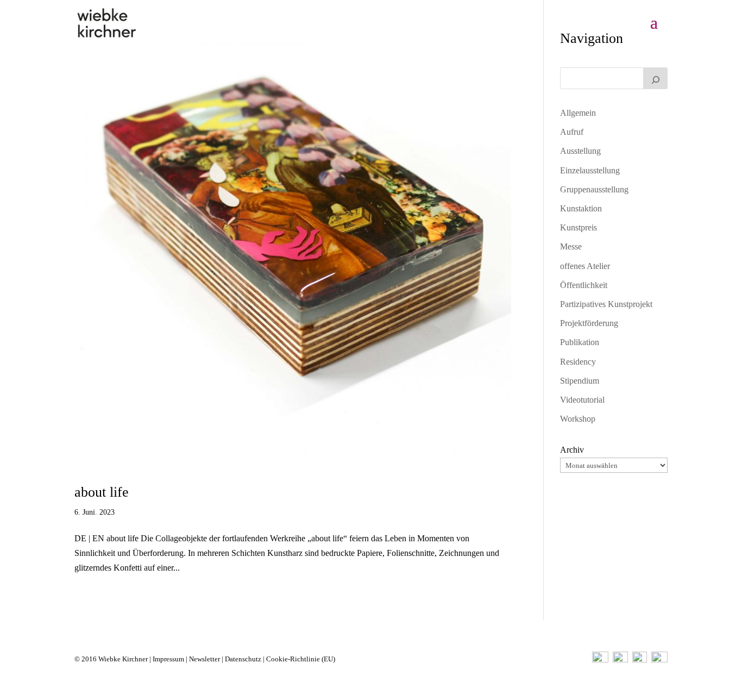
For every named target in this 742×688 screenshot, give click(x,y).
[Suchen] (655, 78)
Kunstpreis (578, 227)
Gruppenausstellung (594, 189)
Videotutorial (582, 399)
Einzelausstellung (590, 170)
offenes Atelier (585, 266)
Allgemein (578, 112)
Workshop (577, 418)
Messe (571, 246)
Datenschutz (243, 659)
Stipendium (579, 380)
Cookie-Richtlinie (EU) (300, 659)
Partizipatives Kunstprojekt (606, 304)
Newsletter (204, 659)
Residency (578, 361)
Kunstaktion (581, 208)
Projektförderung (589, 323)
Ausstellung (580, 150)
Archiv (572, 449)
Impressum (168, 659)
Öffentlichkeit (583, 285)
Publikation (579, 342)
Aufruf (571, 131)
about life (101, 492)
